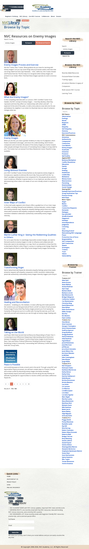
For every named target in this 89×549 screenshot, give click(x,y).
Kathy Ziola (66, 374)
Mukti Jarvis (66, 409)
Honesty (65, 131)
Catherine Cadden (68, 299)
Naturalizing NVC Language (72, 233)
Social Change (67, 187)
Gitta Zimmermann (69, 328)
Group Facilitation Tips (70, 193)
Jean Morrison (67, 345)
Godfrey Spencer (68, 330)
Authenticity (66, 139)
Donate (58, 16)
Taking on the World (14, 332)
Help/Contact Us (12, 479)
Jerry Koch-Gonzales (69, 349)
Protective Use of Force (70, 237)
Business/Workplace (69, 160)
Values (64, 254)
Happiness (65, 218)
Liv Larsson (66, 386)
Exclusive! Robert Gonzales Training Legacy (70, 78)
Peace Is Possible (12, 364)
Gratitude (65, 150)
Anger (64, 202)
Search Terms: (8, 39)
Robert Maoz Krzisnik (69, 432)
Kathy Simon (66, 372)
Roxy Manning (67, 438)
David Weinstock (68, 305)
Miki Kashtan (66, 407)
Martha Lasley (67, 399)
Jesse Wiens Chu (67, 351)
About (53, 16)
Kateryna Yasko (67, 368)
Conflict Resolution (68, 162)
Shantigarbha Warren (69, 447)
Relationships (66, 185)
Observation (66, 116)
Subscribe (15, 532)
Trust (64, 252)
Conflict (64, 206)
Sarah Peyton (66, 443)
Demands (65, 210)
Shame (64, 245)
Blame (64, 204)
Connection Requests (69, 208)
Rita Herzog (66, 428)
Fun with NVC (66, 214)
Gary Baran (66, 322)
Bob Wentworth (67, 295)
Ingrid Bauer (66, 341)
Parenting (65, 183)
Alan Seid (65, 280)
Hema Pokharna (67, 336)
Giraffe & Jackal (67, 216)
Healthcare (66, 173)
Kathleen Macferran (69, 370)
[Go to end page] (29, 384)
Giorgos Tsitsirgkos (69, 326)
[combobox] (13, 43)
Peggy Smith (66, 420)
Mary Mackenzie (67, 401)
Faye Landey (66, 318)
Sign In (18, 21)
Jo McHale (65, 355)
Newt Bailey (66, 411)
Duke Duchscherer (68, 309)
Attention (65, 137)
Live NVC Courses (34, 16)
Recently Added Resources (70, 73)
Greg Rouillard (67, 332)
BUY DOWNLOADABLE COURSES (13, 8)
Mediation (65, 177)
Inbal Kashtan (67, 339)
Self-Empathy (66, 129)
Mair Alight (66, 397)
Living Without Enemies (15, 170)
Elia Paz (64, 314)
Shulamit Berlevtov (68, 449)
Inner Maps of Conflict (14, 202)
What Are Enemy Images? (16, 97)
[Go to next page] (25, 384)
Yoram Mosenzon (68, 461)
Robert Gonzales (68, 430)
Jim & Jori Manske (68, 353)
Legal (8, 485)
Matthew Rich (67, 403)
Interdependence (68, 222)
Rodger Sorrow (67, 436)
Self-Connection (67, 243)
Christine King (67, 303)
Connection (66, 143)
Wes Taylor (66, 459)
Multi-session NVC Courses (71, 90)
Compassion (66, 141)
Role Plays (65, 197)
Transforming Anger (14, 267)
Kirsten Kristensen (68, 380)
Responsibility (67, 239)
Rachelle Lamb (67, 424)
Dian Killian (66, 307)
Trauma (65, 250)
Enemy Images (11, 138)
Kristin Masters (67, 382)
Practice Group (67, 195)
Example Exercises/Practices (72, 191)
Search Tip (65, 56)
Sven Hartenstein (68, 455)
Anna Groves (66, 282)
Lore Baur (65, 393)
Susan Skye (66, 453)
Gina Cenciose (67, 324)
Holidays (65, 220)
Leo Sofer (65, 384)
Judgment (65, 225)
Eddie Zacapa (66, 312)
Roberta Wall (66, 434)
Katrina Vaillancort (68, 376)
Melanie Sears (67, 405)
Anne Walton (66, 284)
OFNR (64, 125)
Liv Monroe (66, 389)
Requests (65, 123)
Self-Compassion (68, 241)
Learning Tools (67, 93)
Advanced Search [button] (44, 43)
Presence (65, 154)
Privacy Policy (11, 482)
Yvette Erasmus (67, 463)
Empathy (65, 127)
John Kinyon (66, 359)
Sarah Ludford (67, 441)
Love (63, 229)
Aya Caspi (65, 289)
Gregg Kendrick (67, 334)
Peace (64, 235)
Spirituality (66, 156)
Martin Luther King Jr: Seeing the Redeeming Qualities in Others (30, 236)
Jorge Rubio (66, 361)
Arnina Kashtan (67, 287)
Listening (65, 227)
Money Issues (66, 179)
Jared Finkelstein (68, 343)
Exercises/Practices (68, 133)
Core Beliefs (66, 145)
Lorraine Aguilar (67, 395)
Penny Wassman (67, 422)
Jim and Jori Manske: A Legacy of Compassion (72, 84)
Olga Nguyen (66, 414)
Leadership (66, 175)
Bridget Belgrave (68, 297)
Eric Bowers (66, 316)
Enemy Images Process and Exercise (21, 64)
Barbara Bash (66, 291)
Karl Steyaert (66, 366)
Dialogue (65, 212)
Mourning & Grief (68, 231)
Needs (64, 120)
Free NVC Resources (13, 487)
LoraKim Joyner (67, 391)
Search (29, 43)
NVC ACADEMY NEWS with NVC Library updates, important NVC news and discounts (37, 508)
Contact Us (25, 21)
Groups (64, 168)
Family (64, 166)
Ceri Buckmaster (68, 301)
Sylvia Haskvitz (67, 457)
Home (9, 476)
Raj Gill (64, 426)
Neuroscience (66, 181)
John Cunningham (68, 357)
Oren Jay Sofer (67, 416)
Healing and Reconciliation (17, 302)
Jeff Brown (65, 347)
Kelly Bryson (66, 378)
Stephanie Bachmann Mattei (72, 451)
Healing (64, 170)
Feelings (65, 118)
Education (65, 164)
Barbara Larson (67, 293)
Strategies (65, 247)
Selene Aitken (67, 445)
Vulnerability (66, 256)
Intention (65, 152)
